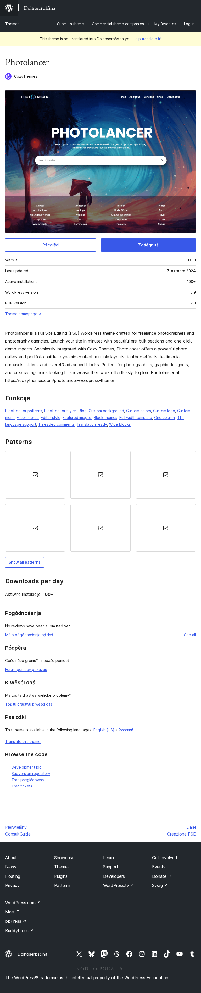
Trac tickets (22, 786)
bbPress (15, 921)
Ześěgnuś (148, 245)
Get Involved (164, 857)
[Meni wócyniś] (192, 8)
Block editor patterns (23, 410)
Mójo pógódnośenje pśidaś (29, 635)
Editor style (50, 417)
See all (190, 635)
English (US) (103, 730)
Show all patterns (25, 562)
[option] (35, 475)
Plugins (61, 876)
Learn (108, 857)
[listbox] (100, 501)
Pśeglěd (50, 245)
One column (164, 417)
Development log (27, 767)
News (10, 866)
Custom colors (138, 410)
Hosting (12, 876)
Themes (12, 24)
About (11, 857)
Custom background (106, 410)
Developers (114, 876)
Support (110, 866)
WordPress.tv (118, 885)
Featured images (77, 417)
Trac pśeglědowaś (28, 779)
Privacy (12, 885)
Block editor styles (60, 410)
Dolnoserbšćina (32, 954)
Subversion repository (31, 773)
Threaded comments (56, 424)
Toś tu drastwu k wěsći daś (28, 704)
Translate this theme (23, 741)
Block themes (105, 417)
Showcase (64, 857)
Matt (12, 912)
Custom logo (164, 410)
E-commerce (28, 417)
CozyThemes (25, 76)
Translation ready (92, 424)
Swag (160, 885)
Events (158, 866)
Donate (162, 876)
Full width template (135, 417)
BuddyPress (19, 930)
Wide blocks (120, 424)
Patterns (62, 885)
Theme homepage (21, 314)
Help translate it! (147, 38)
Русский (126, 730)
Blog (83, 410)
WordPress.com (23, 902)
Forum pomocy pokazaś (26, 669)
